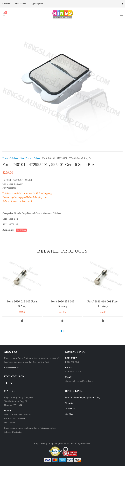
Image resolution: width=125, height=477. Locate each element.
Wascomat (47, 213)
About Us (69, 403)
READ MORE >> (11, 367)
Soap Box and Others (30, 158)
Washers (14, 158)
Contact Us (70, 408)
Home (5, 158)
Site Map (69, 414)
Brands (17, 213)
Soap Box (13, 219)
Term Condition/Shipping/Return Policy (83, 397)
